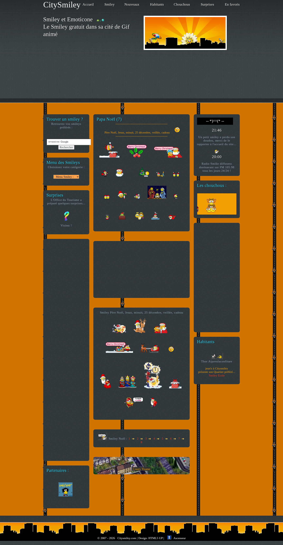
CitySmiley (62, 4)
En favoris (232, 4)
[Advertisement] (141, 78)
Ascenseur (178, 538)
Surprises (207, 4)
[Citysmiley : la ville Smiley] (192, 33)
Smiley (109, 4)
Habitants (157, 4)
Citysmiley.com (126, 538)
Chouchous (182, 4)
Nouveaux (131, 4)
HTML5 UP (155, 538)
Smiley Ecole (217, 375)
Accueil (88, 4)
